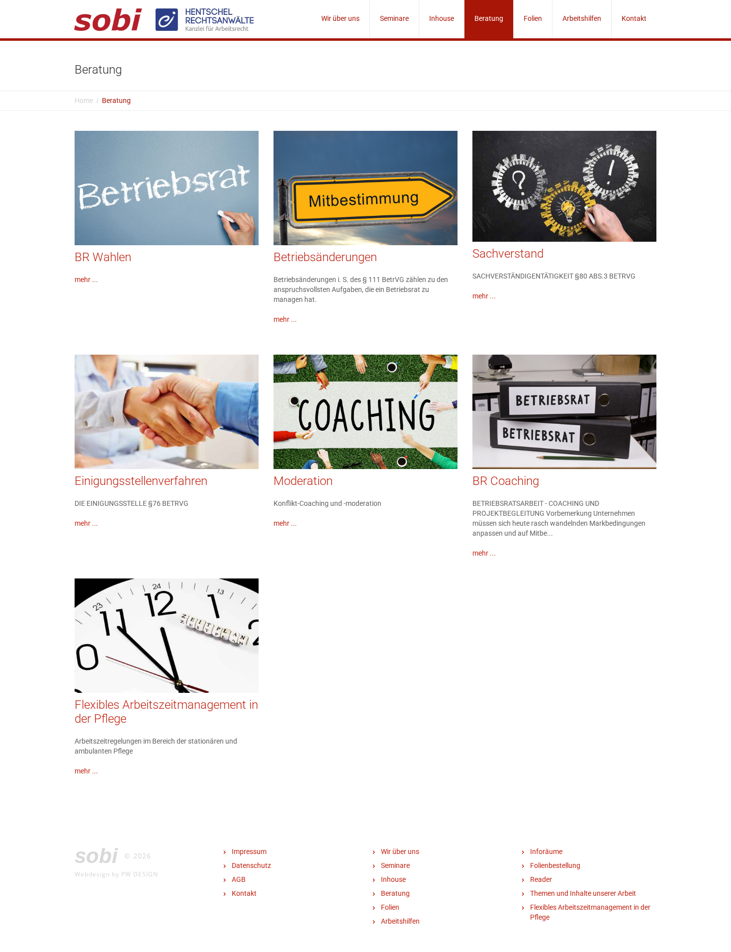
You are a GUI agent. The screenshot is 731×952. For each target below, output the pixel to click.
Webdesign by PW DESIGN (116, 874)
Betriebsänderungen (325, 257)
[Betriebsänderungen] (365, 199)
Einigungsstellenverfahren (141, 481)
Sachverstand (508, 254)
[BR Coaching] (564, 415)
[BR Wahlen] (167, 199)
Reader (541, 879)
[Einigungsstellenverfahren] (167, 415)
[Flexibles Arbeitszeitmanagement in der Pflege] (167, 639)
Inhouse (441, 18)
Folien (533, 18)
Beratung (488, 18)
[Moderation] (365, 414)
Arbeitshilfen (581, 18)
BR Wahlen (103, 257)
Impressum (249, 852)
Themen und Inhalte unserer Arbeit (583, 893)
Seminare (394, 18)
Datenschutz (251, 865)
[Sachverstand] (564, 186)
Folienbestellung (555, 865)
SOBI (96, 855)
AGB (239, 879)
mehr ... (86, 280)
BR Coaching (505, 481)
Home (84, 100)
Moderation (303, 481)
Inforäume (546, 852)
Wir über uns (340, 18)
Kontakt (634, 18)
